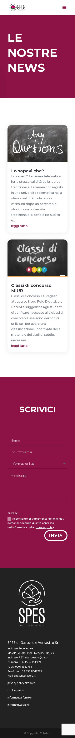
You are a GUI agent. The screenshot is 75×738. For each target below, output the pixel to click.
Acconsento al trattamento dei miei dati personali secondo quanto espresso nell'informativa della (36, 523)
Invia (56, 535)
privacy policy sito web (21, 683)
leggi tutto (19, 226)
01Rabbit (45, 733)
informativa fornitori (20, 697)
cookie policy (16, 690)
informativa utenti (19, 705)
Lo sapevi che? (27, 171)
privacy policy (44, 527)
